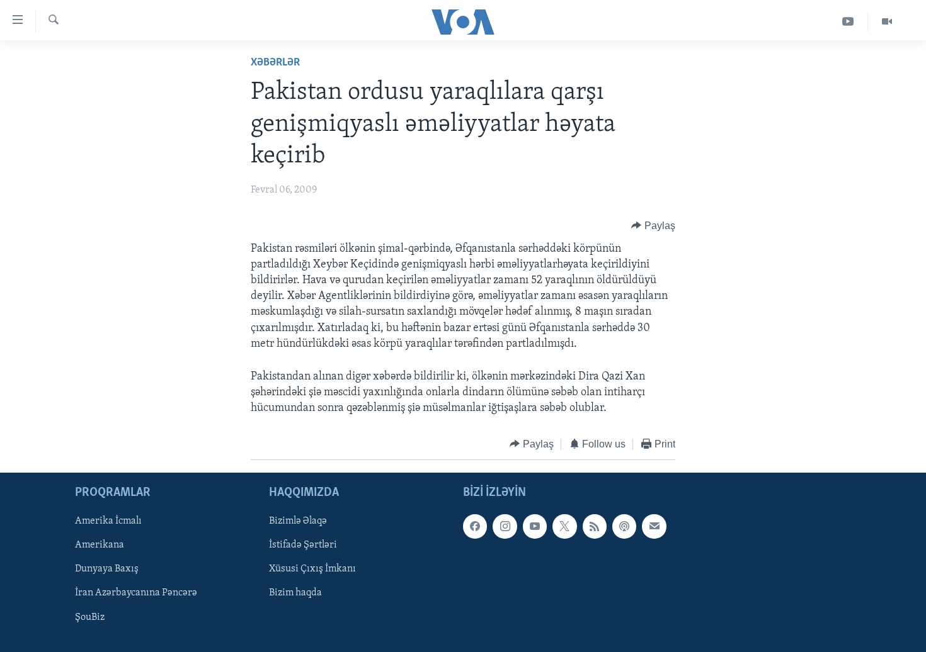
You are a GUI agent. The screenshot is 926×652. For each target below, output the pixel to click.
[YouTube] (848, 21)
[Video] (887, 21)
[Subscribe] (654, 526)
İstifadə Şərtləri (303, 545)
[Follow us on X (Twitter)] (564, 526)
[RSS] (595, 526)
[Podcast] (624, 526)
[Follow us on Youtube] (535, 526)
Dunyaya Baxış (107, 570)
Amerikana (99, 545)
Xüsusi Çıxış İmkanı (312, 570)
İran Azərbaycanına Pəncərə (136, 593)
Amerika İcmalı (108, 521)
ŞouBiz (90, 617)
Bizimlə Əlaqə (298, 521)
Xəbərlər (275, 63)
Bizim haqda (295, 593)
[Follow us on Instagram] (505, 526)
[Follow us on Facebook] (475, 526)
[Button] (653, 226)
